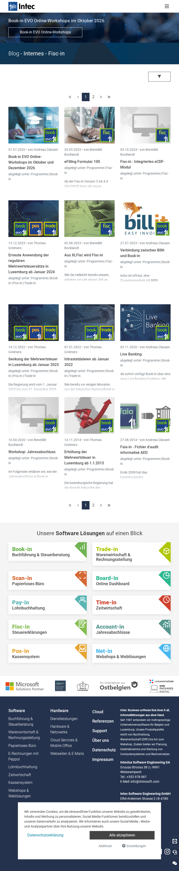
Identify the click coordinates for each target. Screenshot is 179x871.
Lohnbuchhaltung (22, 767)
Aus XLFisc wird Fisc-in (83, 255)
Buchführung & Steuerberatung (20, 722)
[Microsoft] (25, 686)
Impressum (103, 759)
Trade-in (30, 283)
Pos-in (17, 283)
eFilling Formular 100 (82, 161)
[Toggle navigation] (167, 6)
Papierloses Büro (22, 745)
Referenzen (103, 721)
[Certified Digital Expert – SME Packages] (161, 686)
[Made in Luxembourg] (83, 686)
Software (16, 710)
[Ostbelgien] (119, 686)
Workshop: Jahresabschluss (31, 452)
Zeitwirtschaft (19, 775)
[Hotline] (174, 852)
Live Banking (131, 354)
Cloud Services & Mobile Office (64, 743)
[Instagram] (167, 851)
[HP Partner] (60, 686)
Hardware (59, 710)
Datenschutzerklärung (45, 835)
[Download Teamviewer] (174, 841)
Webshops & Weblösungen (19, 793)
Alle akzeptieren (122, 835)
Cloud (97, 712)
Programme (40, 174)
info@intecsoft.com (145, 781)
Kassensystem (20, 782)
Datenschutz (103, 750)
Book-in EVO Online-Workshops (45, 32)
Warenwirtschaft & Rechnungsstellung (24, 735)
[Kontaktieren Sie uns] (174, 862)
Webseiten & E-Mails (67, 753)
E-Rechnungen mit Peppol (23, 756)
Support (99, 730)
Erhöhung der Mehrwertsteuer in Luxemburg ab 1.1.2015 (84, 457)
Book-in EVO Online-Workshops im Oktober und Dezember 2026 (31, 162)
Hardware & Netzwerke (59, 729)
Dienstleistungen (64, 719)
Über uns (100, 740)
